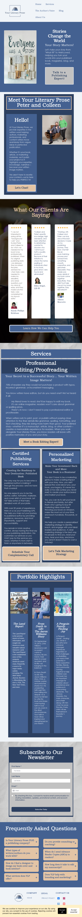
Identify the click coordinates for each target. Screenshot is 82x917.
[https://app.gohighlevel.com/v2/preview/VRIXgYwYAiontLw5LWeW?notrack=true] (19, 898)
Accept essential (73, 911)
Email (14, 786)
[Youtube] (64, 904)
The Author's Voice (45, 11)
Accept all (62, 911)
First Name (16, 766)
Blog (61, 11)
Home (38, 4)
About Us (40, 17)
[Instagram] (64, 898)
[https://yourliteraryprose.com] (15, 11)
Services (50, 4)
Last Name (16, 776)
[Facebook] (58, 898)
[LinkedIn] (58, 904)
